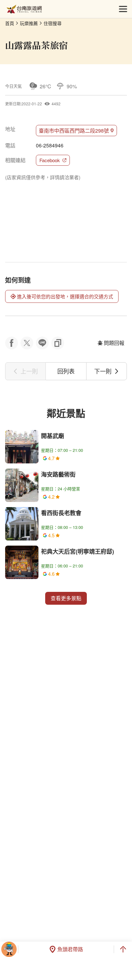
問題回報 (114, 343)
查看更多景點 (66, 598)
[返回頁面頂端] (123, 949)
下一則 (102, 371)
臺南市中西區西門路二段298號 (74, 130)
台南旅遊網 (24, 9)
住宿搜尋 (53, 23)
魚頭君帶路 (70, 949)
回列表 (66, 371)
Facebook (49, 160)
